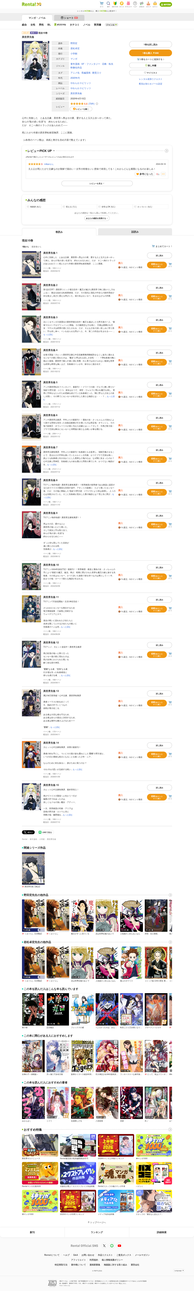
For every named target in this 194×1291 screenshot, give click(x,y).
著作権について (78, 1264)
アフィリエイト (78, 1259)
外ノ (146, 1121)
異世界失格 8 (50, 480)
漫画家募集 (95, 1264)
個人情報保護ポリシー (112, 1259)
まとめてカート (163, 246)
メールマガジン (142, 1254)
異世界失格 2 (50, 285)
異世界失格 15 (51, 785)
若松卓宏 (75, 48)
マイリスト (152, 72)
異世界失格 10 (51, 564)
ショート (70, 17)
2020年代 (75, 77)
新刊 (32, 1232)
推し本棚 (152, 65)
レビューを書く (82, 109)
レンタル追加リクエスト (150, 78)
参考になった (146, 174)
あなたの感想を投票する (96, 218)
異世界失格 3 (50, 317)
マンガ (73, 58)
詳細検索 (162, 1232)
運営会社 (135, 1264)
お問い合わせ (88, 1254)
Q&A (75, 1254)
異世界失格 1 (50, 253)
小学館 (73, 53)
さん (49, 163)
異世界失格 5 (50, 382)
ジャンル (110, 24)
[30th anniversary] (39, 4)
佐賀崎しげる (76, 1121)
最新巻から (36, 246)
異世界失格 (76, 93)
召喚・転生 (107, 63)
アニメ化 (75, 72)
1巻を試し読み (151, 44)
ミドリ (49, 1121)
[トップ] (29, 4)
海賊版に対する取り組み (115, 1264)
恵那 (122, 1121)
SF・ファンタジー (90, 63)
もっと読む (48, 334)
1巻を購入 (150, 52)
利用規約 (94, 1259)
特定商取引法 (61, 1264)
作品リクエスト (105, 1254)
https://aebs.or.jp (64, 1285)
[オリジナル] (60, 24)
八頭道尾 (99, 1121)
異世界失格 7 (50, 447)
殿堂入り (96, 72)
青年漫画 (75, 63)
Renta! (24, 839)
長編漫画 (85, 72)
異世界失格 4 (50, 350)
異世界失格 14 (51, 742)
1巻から (25, 246)
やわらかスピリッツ (80, 82)
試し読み (159, 255)
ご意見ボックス (123, 1254)
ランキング (97, 1232)
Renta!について (52, 1254)
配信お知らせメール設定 (150, 83)
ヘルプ (66, 1254)
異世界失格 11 (51, 597)
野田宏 (73, 43)
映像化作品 (76, 67)
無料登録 (167, 4)
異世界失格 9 (50, 513)
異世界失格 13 (51, 691)
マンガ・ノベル (37, 17)
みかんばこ (26, 1121)
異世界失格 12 (51, 642)
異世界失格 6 (50, 415)
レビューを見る (96, 183)
